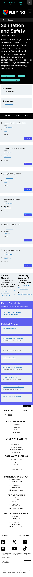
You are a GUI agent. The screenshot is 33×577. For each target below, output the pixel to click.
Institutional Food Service (9, 328)
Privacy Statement (27, 560)
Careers (26, 410)
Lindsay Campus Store (5, 296)
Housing (16, 464)
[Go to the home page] (14, 13)
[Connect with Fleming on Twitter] (15, 543)
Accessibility (16, 432)
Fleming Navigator (16, 462)
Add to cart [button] (29, 138)
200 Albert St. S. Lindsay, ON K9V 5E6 (16, 499)
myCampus (12, 2)
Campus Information (17, 490)
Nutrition (5, 348)
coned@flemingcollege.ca (25, 294)
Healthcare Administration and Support (10, 80)
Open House (16, 424)
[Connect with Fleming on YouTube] (15, 550)
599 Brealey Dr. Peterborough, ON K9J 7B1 (17, 481)
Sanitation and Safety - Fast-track (12, 397)
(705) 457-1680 (16, 522)
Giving (4, 2)
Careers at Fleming (16, 435)
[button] (29, 2)
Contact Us (8, 410)
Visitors (8, 415)
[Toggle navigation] (30, 12)
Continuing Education (16, 447)
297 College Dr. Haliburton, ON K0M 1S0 (16, 518)
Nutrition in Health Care (9, 358)
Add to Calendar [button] (9, 127)
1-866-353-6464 (16, 487)
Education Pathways (16, 452)
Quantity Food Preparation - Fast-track (13, 387)
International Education (16, 449)
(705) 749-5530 (16, 486)
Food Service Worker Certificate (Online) (12, 313)
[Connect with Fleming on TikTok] (25, 550)
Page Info (28, 406)
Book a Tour (16, 427)
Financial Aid (16, 467)
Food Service (22, 75)
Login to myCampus (16, 469)
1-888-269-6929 (24, 289)
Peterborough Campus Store (5, 292)
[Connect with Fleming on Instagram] (3, 550)
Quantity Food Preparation (10, 377)
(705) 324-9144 (16, 504)
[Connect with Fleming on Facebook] (3, 543)
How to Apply (16, 442)
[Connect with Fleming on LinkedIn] (25, 543)
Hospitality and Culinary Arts (8, 75)
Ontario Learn (9, 104)
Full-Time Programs (16, 444)
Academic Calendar (16, 459)
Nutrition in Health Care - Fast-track (12, 367)
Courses (10, 20)
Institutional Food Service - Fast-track (13, 338)
